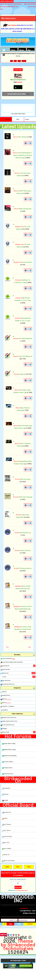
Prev (7, 647)
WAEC (29, 867)
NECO (18, 867)
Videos (12, 49)
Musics (21, 49)
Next (29, 647)
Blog (29, 49)
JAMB (7, 867)
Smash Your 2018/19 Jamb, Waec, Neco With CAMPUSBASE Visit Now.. (11, 6)
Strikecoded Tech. (22, 890)
